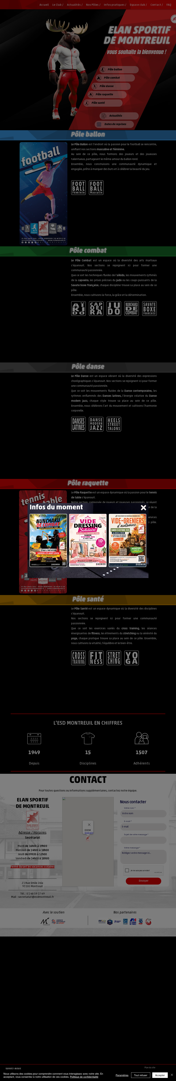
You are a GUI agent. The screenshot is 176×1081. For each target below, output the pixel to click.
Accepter (160, 1075)
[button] (143, 507)
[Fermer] (172, 1075)
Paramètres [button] (122, 1075)
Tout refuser (140, 1075)
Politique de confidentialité (84, 1076)
